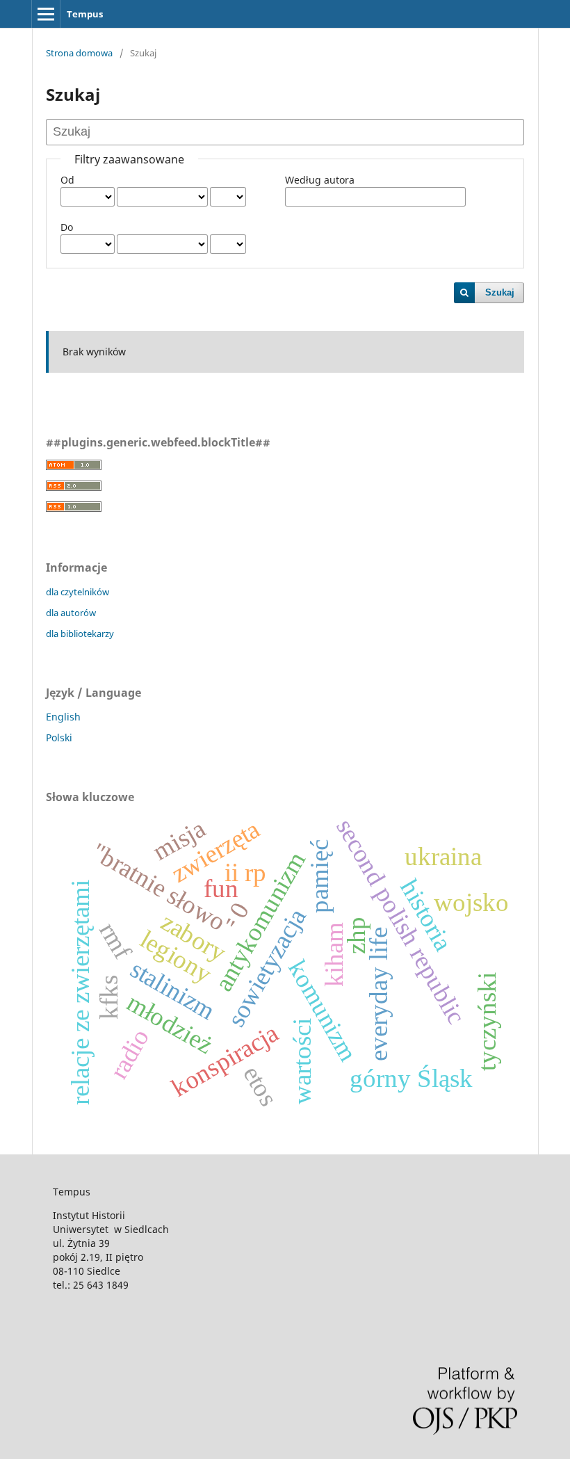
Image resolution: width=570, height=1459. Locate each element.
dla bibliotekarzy (80, 633)
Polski (59, 737)
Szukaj (499, 292)
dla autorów (71, 612)
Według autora (320, 179)
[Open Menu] (46, 14)
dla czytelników (77, 592)
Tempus (85, 14)
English (63, 716)
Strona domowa (79, 53)
